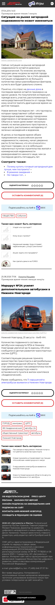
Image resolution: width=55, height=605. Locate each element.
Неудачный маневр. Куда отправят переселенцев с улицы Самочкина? (27, 245)
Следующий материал (26, 598)
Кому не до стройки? (21, 236)
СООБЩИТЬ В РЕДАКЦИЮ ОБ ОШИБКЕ (22, 515)
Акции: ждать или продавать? (25, 253)
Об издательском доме (15, 496)
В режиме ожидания (18, 172)
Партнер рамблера (25, 592)
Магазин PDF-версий (26, 500)
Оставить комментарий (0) (27, 195)
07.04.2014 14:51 (8, 11)
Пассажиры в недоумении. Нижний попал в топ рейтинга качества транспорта (31, 451)
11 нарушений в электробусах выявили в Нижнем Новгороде (29, 468)
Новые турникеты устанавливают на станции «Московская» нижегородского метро (31, 459)
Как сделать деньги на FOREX (25, 261)
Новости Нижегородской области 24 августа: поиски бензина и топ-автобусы (32, 476)
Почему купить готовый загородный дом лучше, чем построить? (28, 168)
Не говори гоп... (15, 175)
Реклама (7, 500)
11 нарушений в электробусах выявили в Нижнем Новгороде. (26, 381)
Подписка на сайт (12, 507)
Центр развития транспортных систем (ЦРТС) (24, 333)
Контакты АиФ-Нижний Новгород (21, 511)
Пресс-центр (39, 496)
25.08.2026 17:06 (8, 277)
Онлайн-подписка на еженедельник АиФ (26, 504)
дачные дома (34, 89)
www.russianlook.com (11, 60)
